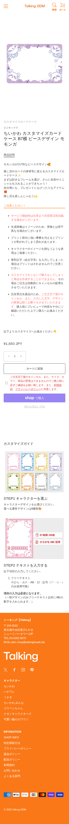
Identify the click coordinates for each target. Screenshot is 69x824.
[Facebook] (14, 669)
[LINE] (32, 669)
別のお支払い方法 (34, 406)
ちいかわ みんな (14, 702)
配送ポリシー (12, 759)
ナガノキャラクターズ (17, 713)
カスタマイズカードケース (20, 121)
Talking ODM (19, 809)
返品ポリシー (12, 754)
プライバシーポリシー (28, 389)
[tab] (11, 155)
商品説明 (9, 154)
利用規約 (9, 765)
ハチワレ (9, 691)
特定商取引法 (12, 742)
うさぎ (8, 697)
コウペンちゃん (13, 708)
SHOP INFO (11, 737)
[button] (8, 62)
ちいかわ (9, 686)
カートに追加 (34, 368)
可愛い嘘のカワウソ (16, 719)
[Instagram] (23, 669)
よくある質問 (12, 776)
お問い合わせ (12, 770)
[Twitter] (5, 669)
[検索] (54, 7)
